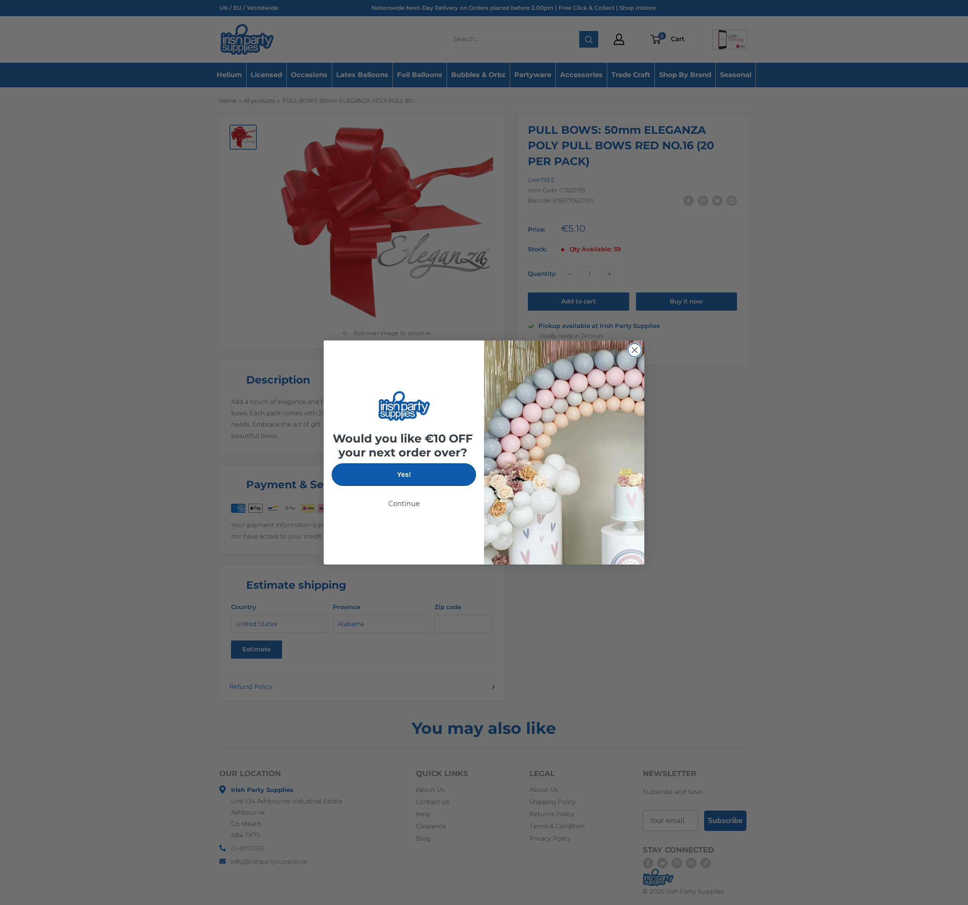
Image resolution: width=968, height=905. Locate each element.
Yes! (404, 474)
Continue (404, 504)
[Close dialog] (634, 350)
